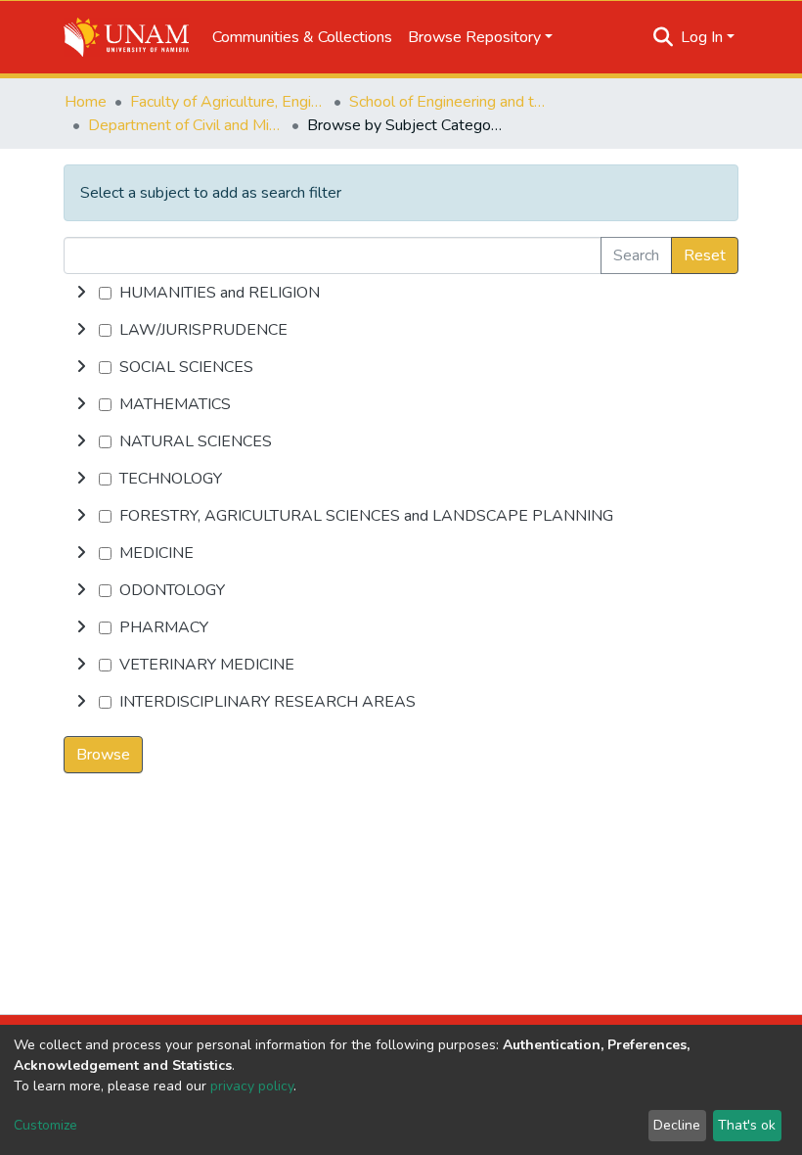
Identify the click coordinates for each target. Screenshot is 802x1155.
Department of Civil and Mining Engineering (186, 125)
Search (636, 255)
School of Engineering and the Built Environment (447, 102)
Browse (103, 754)
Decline (676, 1125)
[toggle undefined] (81, 292)
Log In (702, 37)
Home (86, 102)
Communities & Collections (302, 37)
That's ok (747, 1125)
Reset (705, 255)
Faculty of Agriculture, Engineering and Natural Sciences (228, 102)
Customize (45, 1125)
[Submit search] (663, 37)
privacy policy (251, 1086)
